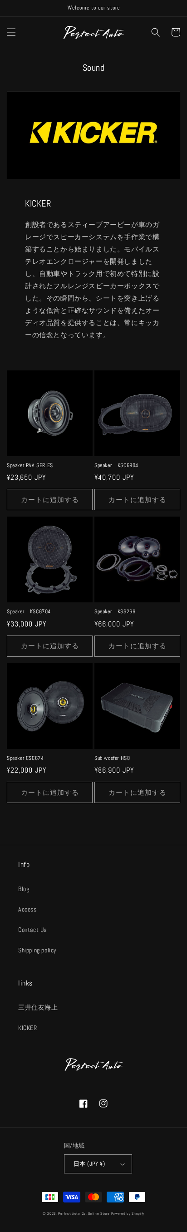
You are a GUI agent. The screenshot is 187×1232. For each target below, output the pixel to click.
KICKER (27, 1028)
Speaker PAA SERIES (30, 465)
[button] (11, 32)
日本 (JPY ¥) (89, 1164)
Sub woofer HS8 (112, 758)
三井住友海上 (38, 1007)
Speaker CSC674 (25, 758)
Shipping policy (37, 950)
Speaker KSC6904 (116, 465)
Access (27, 909)
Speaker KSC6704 (29, 611)
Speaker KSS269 (114, 611)
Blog (23, 889)
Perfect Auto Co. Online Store (83, 1213)
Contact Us (32, 930)
